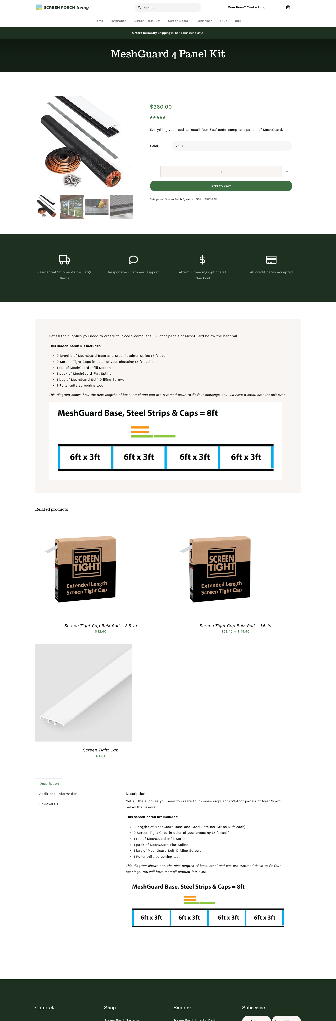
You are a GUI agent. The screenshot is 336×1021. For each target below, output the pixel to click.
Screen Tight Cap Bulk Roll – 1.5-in (235, 625)
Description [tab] (49, 784)
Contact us (255, 7)
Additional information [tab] (58, 794)
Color (154, 146)
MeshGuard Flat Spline (92, 373)
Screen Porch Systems (179, 199)
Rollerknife (68, 385)
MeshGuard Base (92, 356)
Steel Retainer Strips (132, 356)
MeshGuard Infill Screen (90, 368)
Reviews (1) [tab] (48, 804)
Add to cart (221, 186)
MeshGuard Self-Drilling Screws (98, 379)
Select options (72, 569)
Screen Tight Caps (75, 362)
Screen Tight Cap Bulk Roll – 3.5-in (100, 625)
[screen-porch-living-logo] (62, 6)
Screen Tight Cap (101, 750)
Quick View (99, 569)
